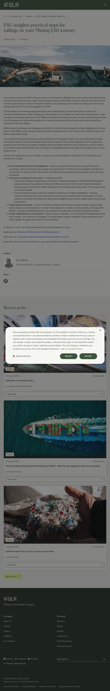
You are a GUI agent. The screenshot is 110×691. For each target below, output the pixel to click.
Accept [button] (88, 356)
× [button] (100, 330)
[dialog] (55, 345)
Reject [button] (68, 356)
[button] (22, 356)
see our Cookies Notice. (71, 349)
